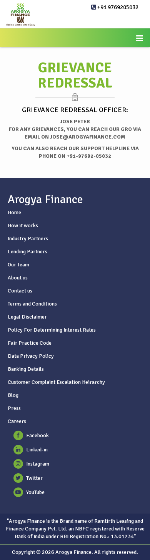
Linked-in (37, 449)
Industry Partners (28, 238)
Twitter (34, 478)
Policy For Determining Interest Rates (52, 330)
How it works (23, 225)
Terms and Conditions (32, 304)
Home (14, 212)
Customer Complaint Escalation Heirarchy (56, 382)
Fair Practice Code (30, 343)
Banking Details (26, 369)
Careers (17, 421)
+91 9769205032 (117, 7)
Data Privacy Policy (31, 356)
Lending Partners (27, 251)
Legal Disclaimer (27, 317)
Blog (13, 395)
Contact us (20, 290)
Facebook (37, 435)
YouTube (35, 492)
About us (18, 277)
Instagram (37, 464)
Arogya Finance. (74, 552)
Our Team (18, 264)
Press (14, 408)
